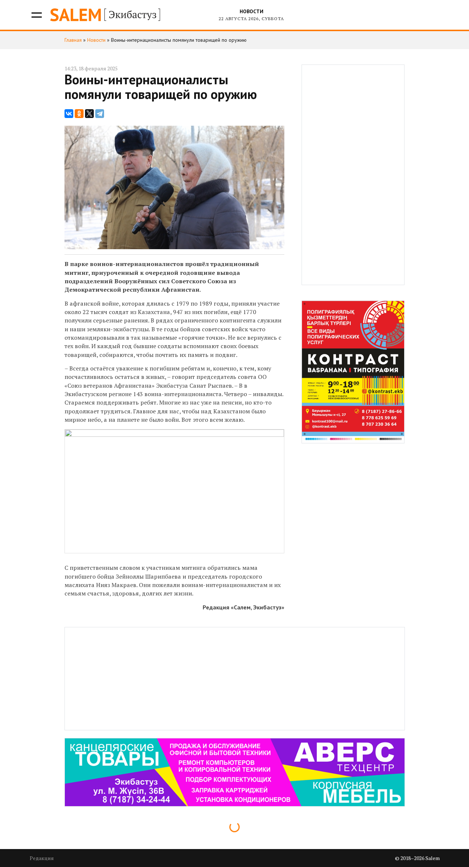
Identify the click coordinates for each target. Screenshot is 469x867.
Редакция (42, 858)
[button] (36, 14)
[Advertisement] (353, 175)
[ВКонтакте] (68, 113)
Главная (73, 40)
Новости (251, 11)
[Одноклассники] (79, 113)
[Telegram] (99, 113)
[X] (89, 113)
